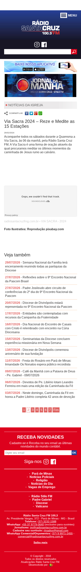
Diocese (42, 503)
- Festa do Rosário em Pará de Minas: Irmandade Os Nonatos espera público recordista (38, 362)
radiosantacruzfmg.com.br (21, 221)
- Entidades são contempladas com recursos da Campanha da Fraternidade (36, 315)
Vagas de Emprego (41, 487)
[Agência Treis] (51, 564)
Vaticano (42, 506)
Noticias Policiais (42, 477)
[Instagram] (37, 44)
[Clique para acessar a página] (40, 66)
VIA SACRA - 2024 (53, 221)
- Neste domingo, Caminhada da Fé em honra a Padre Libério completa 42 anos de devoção (40, 394)
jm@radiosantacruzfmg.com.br (48, 527)
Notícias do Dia (42, 483)
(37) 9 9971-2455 (62, 533)
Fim (56, 409)
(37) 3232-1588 (47, 521)
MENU (72, 15)
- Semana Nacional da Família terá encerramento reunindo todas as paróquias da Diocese (36, 266)
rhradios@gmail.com (56, 530)
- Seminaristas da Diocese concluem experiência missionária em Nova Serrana (37, 340)
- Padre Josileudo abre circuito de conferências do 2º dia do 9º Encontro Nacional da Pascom (38, 291)
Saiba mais (40, 542)
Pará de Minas (42, 473)
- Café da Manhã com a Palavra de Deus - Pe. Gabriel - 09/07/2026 (40, 373)
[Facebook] (44, 44)
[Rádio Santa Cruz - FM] (40, 26)
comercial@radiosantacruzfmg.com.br (40, 536)
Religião (42, 480)
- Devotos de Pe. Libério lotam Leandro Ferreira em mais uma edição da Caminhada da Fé (39, 384)
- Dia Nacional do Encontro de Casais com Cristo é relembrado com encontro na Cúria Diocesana (38, 328)
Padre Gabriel (42, 499)
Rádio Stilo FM (41, 496)
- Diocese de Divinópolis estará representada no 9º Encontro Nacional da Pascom (38, 304)
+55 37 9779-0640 (33, 524)
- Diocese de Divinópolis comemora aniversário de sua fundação (37, 351)
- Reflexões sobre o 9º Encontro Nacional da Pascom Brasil (40, 279)
